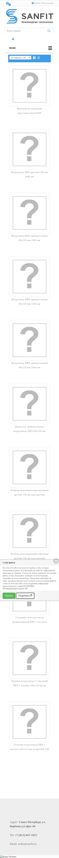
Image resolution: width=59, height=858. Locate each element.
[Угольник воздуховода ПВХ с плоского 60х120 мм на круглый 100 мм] (29, 722)
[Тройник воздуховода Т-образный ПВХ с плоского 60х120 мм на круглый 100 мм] (29, 658)
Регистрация (47, 3)
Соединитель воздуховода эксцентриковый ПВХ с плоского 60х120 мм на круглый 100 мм (29, 622)
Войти (37, 3)
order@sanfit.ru (27, 843)
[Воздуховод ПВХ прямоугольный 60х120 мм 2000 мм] (29, 340)
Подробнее (24, 595)
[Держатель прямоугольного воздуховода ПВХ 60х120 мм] (29, 404)
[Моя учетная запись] (13, 39)
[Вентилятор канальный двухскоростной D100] (29, 86)
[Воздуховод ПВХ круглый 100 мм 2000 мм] (29, 149)
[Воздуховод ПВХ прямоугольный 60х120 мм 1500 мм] (29, 276)
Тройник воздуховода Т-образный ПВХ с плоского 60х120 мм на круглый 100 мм (29, 685)
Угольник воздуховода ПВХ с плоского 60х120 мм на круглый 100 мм (29, 749)
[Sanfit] (29, 16)
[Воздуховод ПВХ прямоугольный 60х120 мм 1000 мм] (29, 213)
